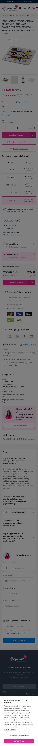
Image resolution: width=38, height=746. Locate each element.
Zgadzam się (19, 741)
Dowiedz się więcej (10, 729)
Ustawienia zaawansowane (19, 735)
